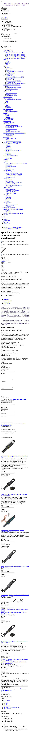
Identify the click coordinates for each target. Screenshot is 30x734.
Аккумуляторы (10, 205)
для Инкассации (10, 70)
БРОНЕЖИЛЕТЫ (7, 50)
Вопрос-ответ (6, 303)
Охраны (8, 106)
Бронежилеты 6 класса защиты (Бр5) (15, 58)
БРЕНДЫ (5, 194)
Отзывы (5, 302)
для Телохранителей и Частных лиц (15, 71)
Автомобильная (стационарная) (14, 182)
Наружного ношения (11, 93)
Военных (8, 107)
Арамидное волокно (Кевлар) (13, 87)
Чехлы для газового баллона (13, 131)
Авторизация (6, 13)
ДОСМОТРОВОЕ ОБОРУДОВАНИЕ (12, 142)
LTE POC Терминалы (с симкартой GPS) (16, 163)
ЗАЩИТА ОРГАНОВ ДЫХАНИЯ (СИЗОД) (14, 133)
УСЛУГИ (5, 222)
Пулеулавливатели (11, 138)
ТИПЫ (5, 91)
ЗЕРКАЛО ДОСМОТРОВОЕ (10, 155)
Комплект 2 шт (10, 169)
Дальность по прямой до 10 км (14, 173)
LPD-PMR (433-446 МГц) (12, 190)
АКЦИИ (5, 214)
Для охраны (9, 179)
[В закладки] (7, 474)
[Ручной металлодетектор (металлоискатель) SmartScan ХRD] (9, 454)
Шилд (7, 65)
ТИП (4, 162)
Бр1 (7, 101)
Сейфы (8, 139)
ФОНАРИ (6, 159)
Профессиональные (11, 166)
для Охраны (9, 69)
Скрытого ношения (11, 94)
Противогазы (9, 135)
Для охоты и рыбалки (11, 183)
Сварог (8, 61)
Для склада (9, 186)
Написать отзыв (4, 369)
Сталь (7, 86)
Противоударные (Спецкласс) (13, 99)
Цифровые (9, 165)
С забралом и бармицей (12, 111)
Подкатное (9, 158)
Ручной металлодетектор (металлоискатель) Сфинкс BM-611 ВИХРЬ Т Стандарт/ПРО (15, 595)
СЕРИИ (5, 59)
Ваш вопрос (4, 416)
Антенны (8, 206)
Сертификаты (6, 706)
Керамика (8, 90)
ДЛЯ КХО (6, 137)
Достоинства (4, 373)
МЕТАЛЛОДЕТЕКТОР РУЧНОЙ (11, 143)
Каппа (8, 115)
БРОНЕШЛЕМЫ (7, 97)
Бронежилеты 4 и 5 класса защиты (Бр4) (16, 57)
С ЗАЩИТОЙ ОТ (7, 75)
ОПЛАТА (5, 219)
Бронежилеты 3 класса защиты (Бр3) (15, 55)
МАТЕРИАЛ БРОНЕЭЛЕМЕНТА (11, 85)
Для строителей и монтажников (14, 185)
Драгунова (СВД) (10, 82)
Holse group (4, 676)
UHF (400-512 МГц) (11, 191)
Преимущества (7, 708)
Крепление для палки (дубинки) (14, 126)
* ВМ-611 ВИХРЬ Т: (6, 602)
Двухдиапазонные (10, 189)
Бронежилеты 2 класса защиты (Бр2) (15, 54)
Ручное (8, 157)
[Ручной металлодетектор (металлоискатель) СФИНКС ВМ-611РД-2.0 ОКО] (9, 493)
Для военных (9, 181)
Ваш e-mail (3, 413)
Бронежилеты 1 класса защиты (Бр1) (15, 53)
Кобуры (8, 130)
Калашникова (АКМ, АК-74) (13, 81)
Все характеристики (6, 291)
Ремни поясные (10, 127)
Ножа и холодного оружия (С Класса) (15, 83)
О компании (6, 700)
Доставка (5, 703)
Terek (7, 201)
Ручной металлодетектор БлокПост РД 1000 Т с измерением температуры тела (12, 530)
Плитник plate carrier (11, 95)
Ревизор (8, 210)
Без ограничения (10, 177)
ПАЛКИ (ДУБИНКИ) (8, 122)
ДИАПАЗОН (6, 187)
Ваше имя (3, 370)
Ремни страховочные (11, 129)
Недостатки (3, 381)
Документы (6, 304)
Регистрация (6, 14)
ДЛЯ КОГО (6, 66)
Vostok (8, 195)
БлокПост (8, 149)
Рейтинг (3, 396)
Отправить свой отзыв (6, 402)
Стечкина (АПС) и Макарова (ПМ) (15, 77)
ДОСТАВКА (6, 221)
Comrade (8, 198)
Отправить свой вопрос (6, 426)
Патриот (8, 114)
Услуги (5, 704)
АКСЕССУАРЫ (7, 123)
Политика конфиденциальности (11, 707)
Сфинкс (8, 145)
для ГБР (8, 67)
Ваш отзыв (3, 388)
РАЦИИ (5, 161)
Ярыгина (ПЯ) (10, 79)
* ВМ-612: (3, 666)
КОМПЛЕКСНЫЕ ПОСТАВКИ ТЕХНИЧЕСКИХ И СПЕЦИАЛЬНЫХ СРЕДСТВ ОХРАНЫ (16, 4)
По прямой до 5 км (11, 171)
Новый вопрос (4, 408)
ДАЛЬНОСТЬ (7, 170)
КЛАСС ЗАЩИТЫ (8, 51)
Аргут (7, 199)
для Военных (9, 74)
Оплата (5, 702)
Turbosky (8, 146)
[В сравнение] (9, 474)
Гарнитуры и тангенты (12, 203)
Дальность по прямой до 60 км (14, 175)
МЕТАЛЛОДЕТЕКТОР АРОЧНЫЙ (12, 150)
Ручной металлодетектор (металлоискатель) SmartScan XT (15, 674)
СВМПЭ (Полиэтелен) (12, 89)
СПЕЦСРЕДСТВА (8, 119)
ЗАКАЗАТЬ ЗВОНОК (6, 696)
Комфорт (8, 62)
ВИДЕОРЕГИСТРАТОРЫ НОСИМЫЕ (13, 209)
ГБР (7, 105)
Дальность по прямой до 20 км (14, 174)
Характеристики (7, 300)
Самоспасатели (10, 134)
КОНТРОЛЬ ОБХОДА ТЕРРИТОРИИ (13, 213)
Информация (4, 698)
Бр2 (7, 102)
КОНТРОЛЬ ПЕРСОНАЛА (10, 207)
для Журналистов (10, 73)
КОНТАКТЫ (6, 223)
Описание (6, 299)
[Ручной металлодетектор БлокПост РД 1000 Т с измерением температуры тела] (9, 528)
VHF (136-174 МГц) (11, 193)
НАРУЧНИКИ (7, 121)
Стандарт (8, 110)
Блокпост (8, 153)
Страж (8, 63)
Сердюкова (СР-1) (10, 78)
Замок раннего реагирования (13, 141)
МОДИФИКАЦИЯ (8, 109)
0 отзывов (3, 278)
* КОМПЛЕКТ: (4, 270)
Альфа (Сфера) (10, 118)
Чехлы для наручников (12, 125)
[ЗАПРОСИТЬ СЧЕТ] (6, 474)
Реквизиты (3, 711)
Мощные (8, 167)
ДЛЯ (4, 103)
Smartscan (8, 147)
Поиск (8, 151)
